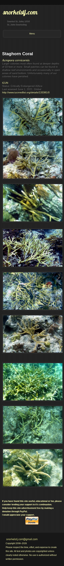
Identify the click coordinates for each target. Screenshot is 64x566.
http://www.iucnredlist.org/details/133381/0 (26, 92)
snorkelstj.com (20, 12)
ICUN (5, 82)
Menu (32, 33)
